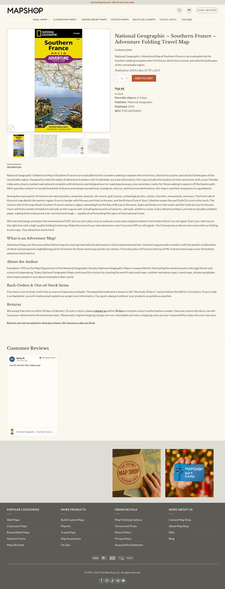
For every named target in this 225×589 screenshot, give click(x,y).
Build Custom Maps (72, 519)
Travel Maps (167, 19)
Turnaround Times (126, 526)
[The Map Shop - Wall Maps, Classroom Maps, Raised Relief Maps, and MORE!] (25, 10)
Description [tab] (14, 167)
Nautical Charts (144, 19)
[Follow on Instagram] (107, 580)
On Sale (187, 19)
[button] (189, 10)
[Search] (179, 10)
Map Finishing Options (128, 519)
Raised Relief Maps (94, 19)
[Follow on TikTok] (112, 580)
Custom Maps (120, 19)
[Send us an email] (117, 580)
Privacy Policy (123, 538)
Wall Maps (40, 19)
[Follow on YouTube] (123, 580)
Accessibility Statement (129, 545)
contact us (100, 310)
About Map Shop (179, 526)
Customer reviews (123, 49)
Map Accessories (71, 538)
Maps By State (15, 545)
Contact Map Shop (180, 519)
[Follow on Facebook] (101, 580)
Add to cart (144, 78)
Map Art (66, 526)
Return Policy (123, 532)
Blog (171, 538)
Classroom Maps (64, 19)
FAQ (171, 532)
